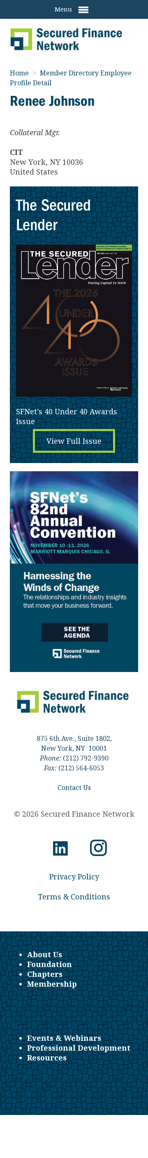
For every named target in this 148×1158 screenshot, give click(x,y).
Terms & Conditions (74, 896)
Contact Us (74, 787)
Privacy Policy (74, 876)
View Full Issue (74, 441)
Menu (64, 9)
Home (20, 72)
